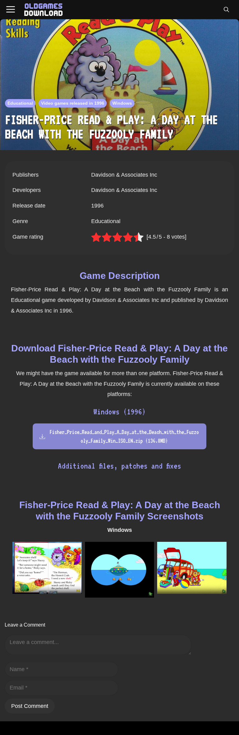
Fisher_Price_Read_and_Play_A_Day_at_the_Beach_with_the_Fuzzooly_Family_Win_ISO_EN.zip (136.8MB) (124, 436)
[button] (226, 9)
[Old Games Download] (43, 9)
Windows (122, 103)
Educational (20, 103)
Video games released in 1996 (72, 103)
